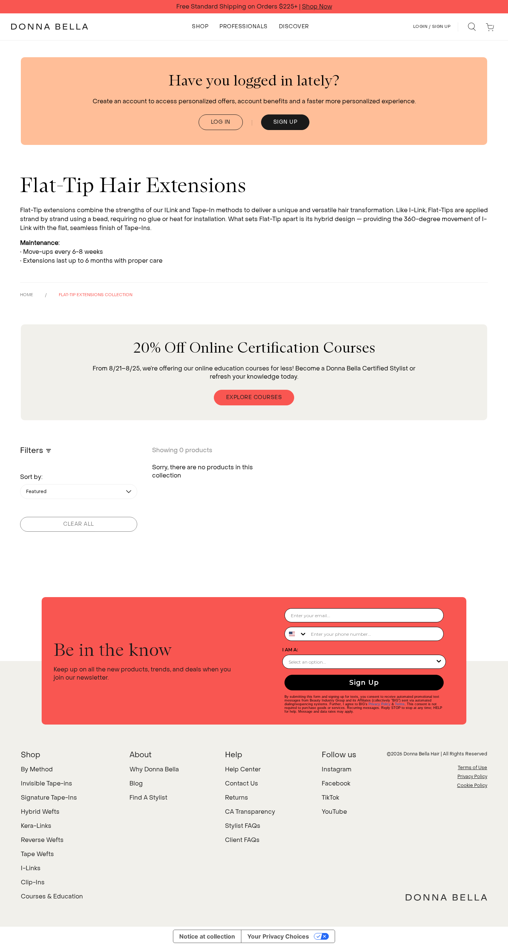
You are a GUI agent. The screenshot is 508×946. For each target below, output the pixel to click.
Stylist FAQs (242, 826)
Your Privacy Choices (278, 936)
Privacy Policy (379, 704)
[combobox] (296, 634)
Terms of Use (472, 768)
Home (26, 295)
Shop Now (317, 6)
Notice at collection (207, 936)
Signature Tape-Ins (49, 797)
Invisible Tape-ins (46, 783)
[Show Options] (439, 661)
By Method (37, 769)
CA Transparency (250, 812)
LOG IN (221, 122)
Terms (400, 704)
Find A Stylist (148, 797)
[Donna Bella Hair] (446, 897)
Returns (236, 797)
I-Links (31, 868)
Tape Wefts (37, 854)
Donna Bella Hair (421, 754)
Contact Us (241, 783)
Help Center (243, 769)
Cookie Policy (472, 785)
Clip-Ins (33, 882)
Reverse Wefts (42, 840)
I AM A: (290, 649)
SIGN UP (285, 122)
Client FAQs (242, 840)
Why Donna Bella (154, 769)
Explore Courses (254, 397)
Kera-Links (36, 826)
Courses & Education (52, 896)
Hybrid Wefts (40, 812)
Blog (136, 783)
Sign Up (364, 682)
